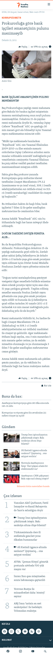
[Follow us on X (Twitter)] (18, 631)
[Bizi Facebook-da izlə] (8, 651)
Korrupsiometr (11, 18)
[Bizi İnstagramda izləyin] (20, 651)
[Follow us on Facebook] (4, 631)
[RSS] (32, 631)
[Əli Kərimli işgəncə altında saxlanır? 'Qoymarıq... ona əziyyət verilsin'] (12, 453)
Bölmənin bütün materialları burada (33, 486)
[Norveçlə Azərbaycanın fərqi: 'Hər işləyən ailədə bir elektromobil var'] (12, 466)
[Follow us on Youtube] (25, 631)
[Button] (22, 47)
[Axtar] (45, 651)
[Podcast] (38, 631)
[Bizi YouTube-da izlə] (32, 651)
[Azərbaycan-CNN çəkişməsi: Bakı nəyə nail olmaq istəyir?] (12, 478)
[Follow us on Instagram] (11, 631)
